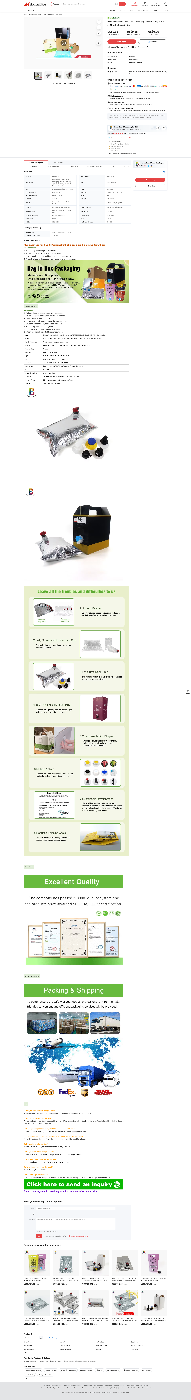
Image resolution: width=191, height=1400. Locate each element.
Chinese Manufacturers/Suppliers (72, 1385)
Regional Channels (119, 1385)
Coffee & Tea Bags (137, 1345)
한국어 (111, 1388)
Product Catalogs (51, 1338)
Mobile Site (139, 1385)
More (25, 1378)
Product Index (130, 1385)
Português (62, 1388)
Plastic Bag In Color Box (130, 1370)
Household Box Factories (68, 1370)
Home (25, 14)
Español (55, 1388)
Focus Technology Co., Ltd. (82, 1392)
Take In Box (99, 1370)
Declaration (116, 1392)
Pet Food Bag (100, 1342)
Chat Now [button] (154, 42)
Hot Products (46, 1385)
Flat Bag (98, 1349)
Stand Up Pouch (65, 1345)
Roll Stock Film (28, 1345)
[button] (124, 166)
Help (131, 10)
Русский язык (77, 1388)
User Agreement (106, 1392)
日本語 (117, 1388)
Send (38, 1236)
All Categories (31, 10)
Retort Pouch (64, 1342)
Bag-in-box (134, 1342)
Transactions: (138, 133)
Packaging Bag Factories (33, 1370)
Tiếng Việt (141, 1388)
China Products (56, 1385)
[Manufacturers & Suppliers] (35, 4)
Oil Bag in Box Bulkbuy (46, 1375)
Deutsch (92, 1388)
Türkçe (134, 1388)
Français (69, 1388)
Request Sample (143, 47)
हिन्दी (122, 1388)
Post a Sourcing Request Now (79, 1236)
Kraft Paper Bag (29, 1349)
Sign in (165, 5)
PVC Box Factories (51, 1370)
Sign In (110, 153)
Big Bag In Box (146, 1370)
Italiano (86, 1388)
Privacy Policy (125, 1392)
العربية (106, 1388)
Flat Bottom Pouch (101, 1345)
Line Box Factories (86, 1370)
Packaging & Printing (35, 14)
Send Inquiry (121, 42)
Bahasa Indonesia (150, 1388)
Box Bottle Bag (30, 1375)
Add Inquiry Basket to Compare (64, 83)
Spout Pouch (28, 1342)
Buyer (121, 10)
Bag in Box (59, 14)
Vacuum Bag (135, 1349)
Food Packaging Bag (48, 14)
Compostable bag (65, 1349)
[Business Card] (164, 171)
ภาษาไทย (128, 1388)
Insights (146, 1385)
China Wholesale (87, 1385)
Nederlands (99, 1388)
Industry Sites (108, 1385)
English (49, 1388)
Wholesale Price (98, 1385)
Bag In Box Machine (113, 1370)
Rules (166, 10)
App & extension (143, 10)
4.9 (142, 166)
